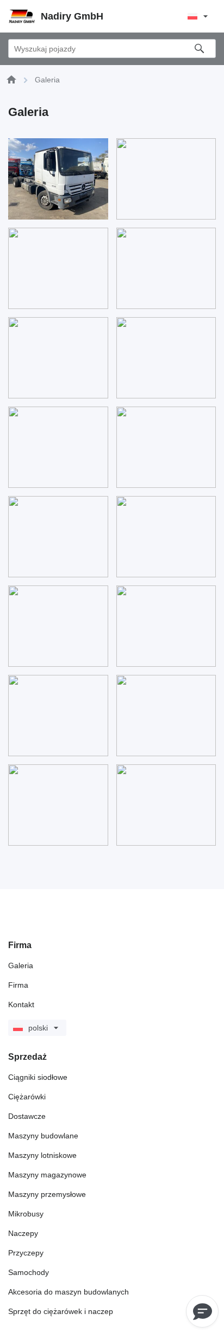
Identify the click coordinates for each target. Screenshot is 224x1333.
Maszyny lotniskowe (42, 1155)
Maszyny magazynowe (47, 1174)
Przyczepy (25, 1252)
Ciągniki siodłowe (37, 1077)
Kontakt (21, 1004)
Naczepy (23, 1233)
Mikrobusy (25, 1213)
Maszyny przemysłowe (47, 1194)
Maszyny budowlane (43, 1135)
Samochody (28, 1272)
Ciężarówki (27, 1096)
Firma (18, 985)
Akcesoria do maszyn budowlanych (68, 1291)
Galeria (20, 965)
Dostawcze (27, 1116)
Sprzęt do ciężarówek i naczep (60, 1311)
